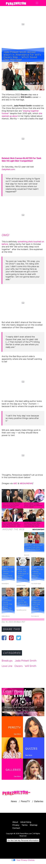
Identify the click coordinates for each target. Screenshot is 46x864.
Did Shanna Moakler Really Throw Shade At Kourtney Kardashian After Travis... (32, 524)
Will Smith (30, 666)
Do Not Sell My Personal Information (23, 840)
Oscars (19, 666)
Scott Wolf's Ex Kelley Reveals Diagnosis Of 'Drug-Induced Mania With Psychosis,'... (11, 505)
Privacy (15, 825)
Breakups (7, 660)
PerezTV (25, 801)
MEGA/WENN (26, 483)
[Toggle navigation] (37, 3)
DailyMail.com (8, 169)
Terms (24, 825)
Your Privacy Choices (25, 860)
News (14, 801)
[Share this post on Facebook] (4, 637)
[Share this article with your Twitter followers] (18, 637)
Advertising (25, 822)
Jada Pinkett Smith (26, 660)
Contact (16, 828)
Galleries (38, 801)
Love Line (7, 666)
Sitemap (33, 825)
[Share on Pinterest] (11, 637)
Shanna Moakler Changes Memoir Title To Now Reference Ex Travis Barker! (33, 505)
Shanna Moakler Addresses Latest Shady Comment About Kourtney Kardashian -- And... (11, 524)
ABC (15, 483)
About (15, 822)
